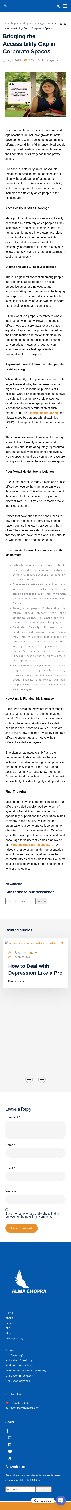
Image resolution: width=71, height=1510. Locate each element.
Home (9, 1312)
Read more (14, 981)
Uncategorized (50, 60)
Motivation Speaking (18, 1360)
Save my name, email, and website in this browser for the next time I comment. (32, 1215)
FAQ (7, 1328)
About (9, 1317)
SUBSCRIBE (43, 1489)
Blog (8, 1333)
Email (10, 1168)
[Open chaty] (61, 1500)
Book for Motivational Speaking (25, 1370)
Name (10, 1145)
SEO (31, 60)
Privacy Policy (14, 1338)
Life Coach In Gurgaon (19, 1375)
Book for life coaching (19, 1365)
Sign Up (41, 901)
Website (10, 1191)
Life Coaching (14, 1355)
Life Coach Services (17, 1380)
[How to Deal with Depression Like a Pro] (34, 943)
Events (9, 1323)
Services (10, 1350)
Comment (12, 1117)
